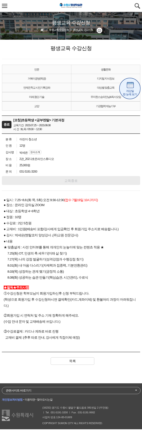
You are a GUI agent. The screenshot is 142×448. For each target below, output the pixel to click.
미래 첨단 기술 (36, 96)
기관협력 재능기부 (106, 106)
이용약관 (30, 399)
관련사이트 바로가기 (18, 390)
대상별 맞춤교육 (105, 87)
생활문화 (106, 69)
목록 (72, 361)
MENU (4, 5)
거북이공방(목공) (37, 78)
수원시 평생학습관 (71, 6)
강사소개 (35, 152)
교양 (36, 106)
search (137, 5)
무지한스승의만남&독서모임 (106, 96)
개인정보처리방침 (12, 399)
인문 (36, 69)
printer (99, 30)
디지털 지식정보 (105, 78)
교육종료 (71, 181)
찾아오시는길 (45, 399)
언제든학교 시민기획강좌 (36, 87)
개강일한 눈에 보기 (130, 92)
